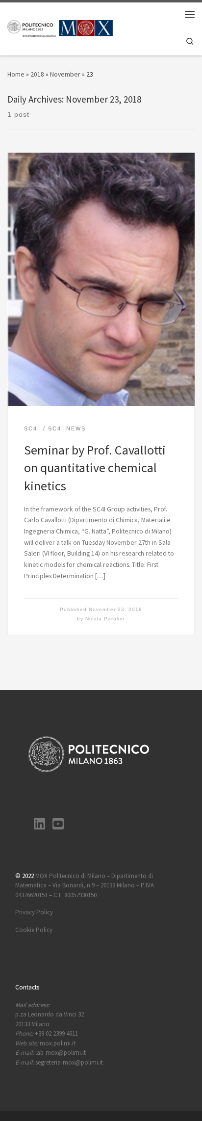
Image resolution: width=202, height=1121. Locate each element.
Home (16, 74)
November (65, 74)
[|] (60, 27)
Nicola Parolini (105, 618)
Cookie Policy (33, 930)
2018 (37, 74)
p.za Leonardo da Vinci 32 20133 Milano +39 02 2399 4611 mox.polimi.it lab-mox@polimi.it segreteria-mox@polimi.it (59, 1034)
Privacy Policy (34, 912)
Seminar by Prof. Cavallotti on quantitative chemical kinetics (95, 468)
